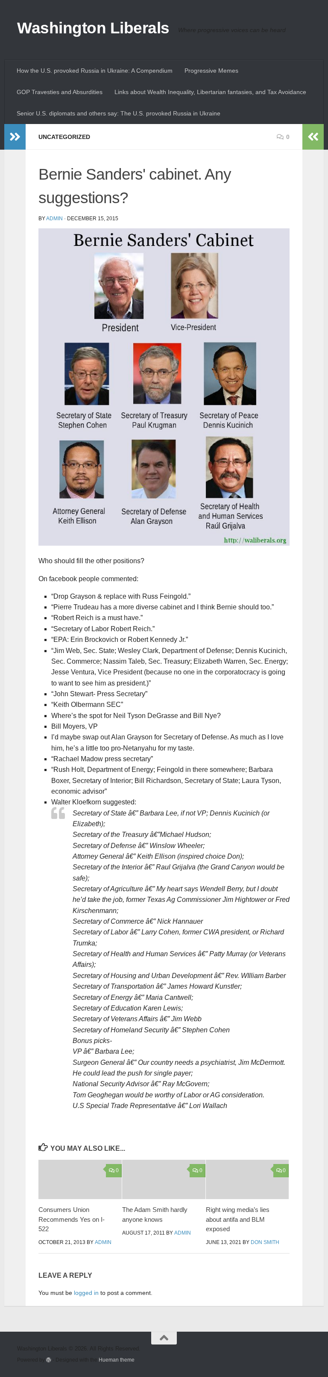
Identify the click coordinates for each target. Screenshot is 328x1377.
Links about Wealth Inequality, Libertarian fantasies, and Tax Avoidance (210, 92)
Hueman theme (117, 1359)
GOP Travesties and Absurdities (59, 92)
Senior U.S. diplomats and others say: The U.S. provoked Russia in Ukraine (118, 113)
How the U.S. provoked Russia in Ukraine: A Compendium (95, 70)
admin (54, 219)
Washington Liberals (93, 28)
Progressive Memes (211, 70)
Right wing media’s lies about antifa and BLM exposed (237, 1219)
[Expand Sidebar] (15, 137)
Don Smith (265, 1242)
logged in (86, 1292)
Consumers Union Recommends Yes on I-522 (71, 1219)
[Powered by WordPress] (48, 1359)
